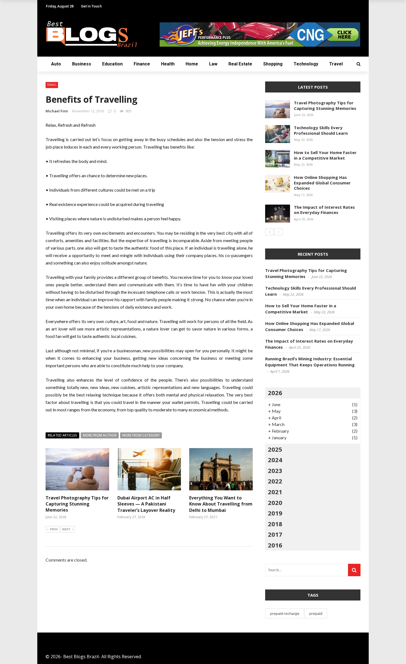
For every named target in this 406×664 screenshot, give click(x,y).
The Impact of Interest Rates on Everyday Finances (324, 209)
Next (66, 529)
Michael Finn (57, 111)
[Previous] (269, 232)
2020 (275, 502)
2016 (275, 545)
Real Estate (240, 64)
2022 (275, 481)
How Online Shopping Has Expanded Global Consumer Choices (322, 182)
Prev (54, 529)
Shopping (273, 64)
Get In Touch (91, 6)
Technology (306, 64)
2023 (275, 470)
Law (213, 64)
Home (192, 64)
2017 (275, 534)
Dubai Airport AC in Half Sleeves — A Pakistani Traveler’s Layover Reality (146, 504)
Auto (56, 64)
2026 (275, 392)
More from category (141, 435)
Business (81, 64)
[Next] (279, 232)
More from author (100, 435)
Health (168, 64)
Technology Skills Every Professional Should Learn (321, 130)
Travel (336, 64)
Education (112, 64)
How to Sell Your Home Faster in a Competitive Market (325, 155)
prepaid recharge (284, 613)
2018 (275, 524)
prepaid (315, 613)
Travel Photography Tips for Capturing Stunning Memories (77, 504)
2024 (275, 460)
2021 (275, 492)
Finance (142, 64)
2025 (275, 449)
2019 (275, 513)
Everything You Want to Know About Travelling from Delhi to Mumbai (220, 504)
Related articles (62, 435)
